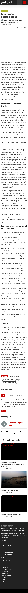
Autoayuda (6, 563)
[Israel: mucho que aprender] (14, 479)
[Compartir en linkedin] (21, 27)
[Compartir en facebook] (13, 27)
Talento (5, 579)
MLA (7, 395)
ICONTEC (19, 395)
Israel (17, 379)
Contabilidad (6, 565)
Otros (4, 577)
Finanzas (5, 571)
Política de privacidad (8, 552)
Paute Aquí (5, 543)
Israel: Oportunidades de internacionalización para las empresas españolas (13, 464)
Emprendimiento (7, 569)
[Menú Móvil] (24, 2)
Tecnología (5, 581)
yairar (23, 432)
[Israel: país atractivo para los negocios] (14, 503)
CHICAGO (13, 395)
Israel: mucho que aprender (9, 490)
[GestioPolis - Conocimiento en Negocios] (7, 525)
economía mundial (14, 376)
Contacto (5, 548)
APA (3, 395)
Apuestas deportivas (8, 554)
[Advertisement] (14, 45)
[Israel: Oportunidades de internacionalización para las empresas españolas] (14, 451)
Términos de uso (7, 550)
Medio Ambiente (7, 575)
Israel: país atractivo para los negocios (12, 514)
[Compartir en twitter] (17, 27)
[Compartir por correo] (25, 27)
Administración (6, 560)
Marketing (5, 573)
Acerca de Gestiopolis (8, 545)
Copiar (3, 411)
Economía (5, 10)
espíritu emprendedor (8, 379)
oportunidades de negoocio (9, 382)
